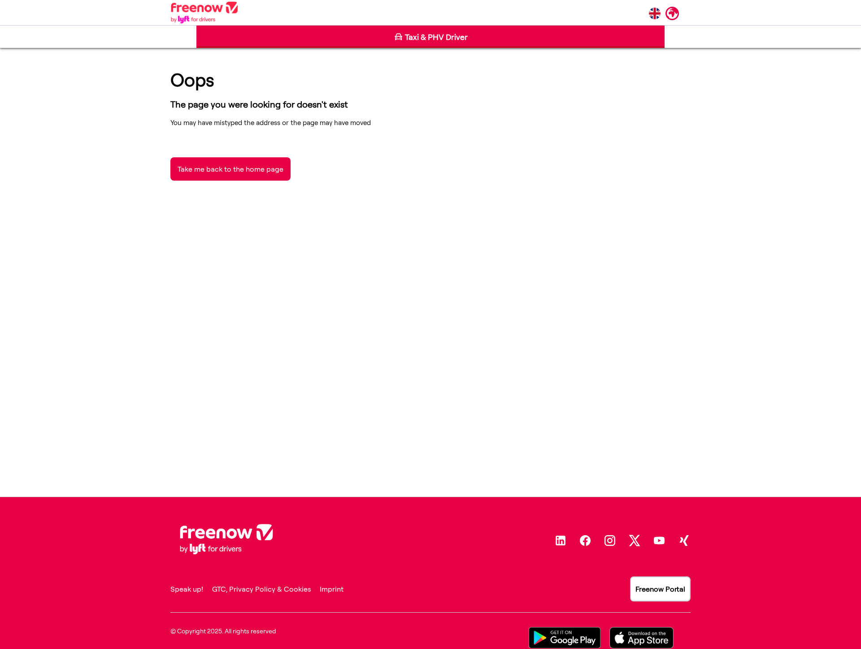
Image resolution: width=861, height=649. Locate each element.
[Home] (204, 12)
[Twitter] (634, 540)
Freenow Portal (660, 588)
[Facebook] (585, 540)
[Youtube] (659, 540)
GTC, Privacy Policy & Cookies (261, 588)
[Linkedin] (560, 540)
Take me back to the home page (230, 168)
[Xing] (684, 540)
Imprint (332, 588)
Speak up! (186, 588)
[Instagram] (610, 540)
